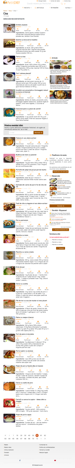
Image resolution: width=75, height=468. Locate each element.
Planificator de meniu (59, 171)
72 (37, 439)
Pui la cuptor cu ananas (24, 351)
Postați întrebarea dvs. (61, 229)
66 (17, 439)
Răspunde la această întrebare (56, 217)
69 (29, 439)
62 (45, 435)
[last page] (45, 438)
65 (13, 439)
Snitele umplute (21, 25)
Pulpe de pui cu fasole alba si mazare (29, 366)
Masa (10, 10)
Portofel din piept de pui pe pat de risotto (31, 170)
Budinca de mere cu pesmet (26, 155)
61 (41, 435)
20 (21, 435)
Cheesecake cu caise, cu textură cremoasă (64, 193)
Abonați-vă (38, 132)
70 (33, 439)
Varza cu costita (22, 284)
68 (25, 439)
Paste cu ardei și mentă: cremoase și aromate (64, 187)
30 (25, 435)
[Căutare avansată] (64, 4)
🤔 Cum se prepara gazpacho (58, 219)
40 (29, 435)
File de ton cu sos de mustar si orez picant (31, 301)
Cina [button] (14, 10)
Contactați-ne (43, 444)
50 (33, 435)
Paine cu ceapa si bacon (25, 317)
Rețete (27, 8)
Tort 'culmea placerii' (23, 73)
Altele (68, 8)
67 (21, 439)
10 (17, 435)
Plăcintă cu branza (57, 239)
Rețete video (7, 447)
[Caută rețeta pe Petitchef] (61, 3)
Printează (67, 197)
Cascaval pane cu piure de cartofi (28, 109)
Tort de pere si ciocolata (25, 334)
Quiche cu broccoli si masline (26, 40)
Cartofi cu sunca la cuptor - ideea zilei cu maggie (31, 400)
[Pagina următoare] (41, 438)
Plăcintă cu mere (56, 242)
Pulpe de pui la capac (23, 415)
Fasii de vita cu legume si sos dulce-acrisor (31, 203)
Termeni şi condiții (44, 450)
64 (9, 439)
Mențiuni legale (43, 452)
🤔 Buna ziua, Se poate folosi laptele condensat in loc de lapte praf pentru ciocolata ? (60, 215)
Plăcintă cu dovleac (57, 244)
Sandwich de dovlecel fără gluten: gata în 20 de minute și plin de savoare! (64, 182)
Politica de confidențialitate (47, 447)
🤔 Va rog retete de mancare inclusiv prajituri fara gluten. (60, 223)
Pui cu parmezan (22, 220)
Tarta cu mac (21, 57)
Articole (40, 8)
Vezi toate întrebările (66, 227)
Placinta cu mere (22, 235)
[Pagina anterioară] (9, 435)
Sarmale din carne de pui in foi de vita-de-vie (31, 186)
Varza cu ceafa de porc (24, 383)
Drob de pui (20, 267)
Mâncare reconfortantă (13, 19)
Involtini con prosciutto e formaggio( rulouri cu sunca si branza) (32, 91)
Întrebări (54, 8)
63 (5, 439)
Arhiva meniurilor (57, 197)
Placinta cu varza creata (25, 252)
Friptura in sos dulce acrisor (26, 138)
